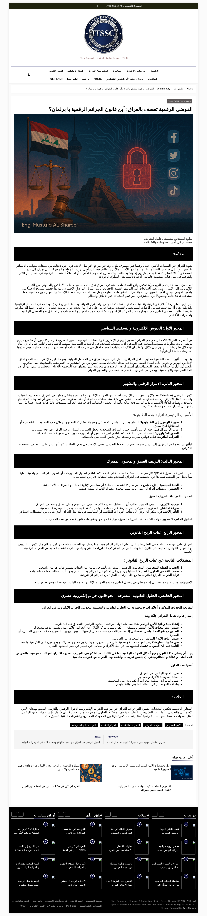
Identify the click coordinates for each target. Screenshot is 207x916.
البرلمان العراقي (153, 725)
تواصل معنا (72, 79)
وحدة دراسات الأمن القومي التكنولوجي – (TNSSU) (118, 79)
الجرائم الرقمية (108, 725)
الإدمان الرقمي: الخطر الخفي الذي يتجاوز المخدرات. (74, 885)
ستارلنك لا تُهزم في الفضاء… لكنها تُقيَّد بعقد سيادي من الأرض (26, 833)
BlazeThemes (189, 908)
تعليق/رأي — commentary (179, 101)
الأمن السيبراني (173, 725)
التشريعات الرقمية (130, 725)
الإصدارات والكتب (75, 70)
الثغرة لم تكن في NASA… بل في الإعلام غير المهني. (50, 786)
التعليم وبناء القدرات (98, 70)
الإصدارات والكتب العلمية (90, 906)
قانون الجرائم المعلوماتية (84, 725)
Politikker (56, 79)
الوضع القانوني (56, 70)
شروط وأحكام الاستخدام (56, 901)
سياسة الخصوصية (94, 901)
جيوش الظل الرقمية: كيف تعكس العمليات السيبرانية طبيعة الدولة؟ (119, 833)
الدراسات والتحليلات (136, 70)
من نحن (85, 79)
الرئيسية (155, 70)
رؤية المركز (152, 79)
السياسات (117, 70)
